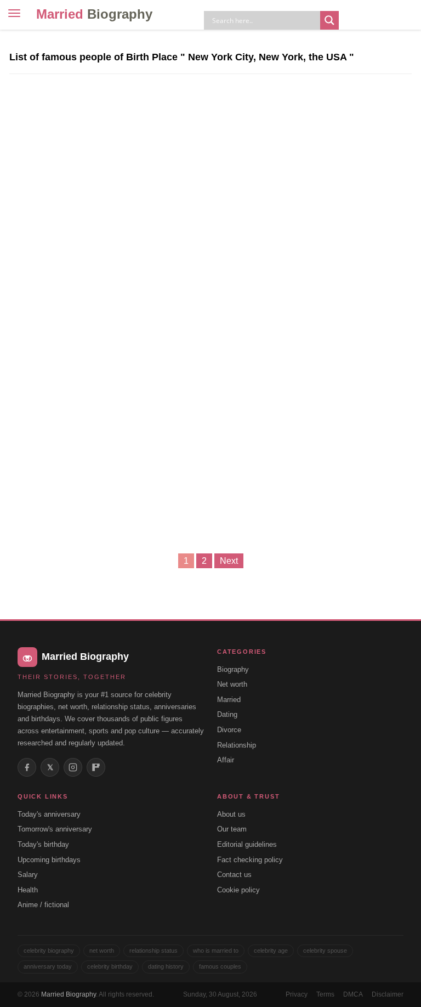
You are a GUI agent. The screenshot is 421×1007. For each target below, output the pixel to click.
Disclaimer (387, 994)
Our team (232, 829)
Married (94, 14)
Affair (225, 760)
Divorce (229, 730)
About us (231, 814)
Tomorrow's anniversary (55, 829)
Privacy (297, 994)
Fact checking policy (250, 860)
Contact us (234, 874)
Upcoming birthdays (49, 860)
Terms (325, 994)
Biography (233, 669)
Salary (28, 874)
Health (28, 890)
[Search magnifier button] (329, 20)
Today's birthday (43, 844)
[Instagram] (73, 767)
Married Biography (68, 994)
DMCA (353, 994)
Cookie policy (238, 890)
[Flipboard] (96, 767)
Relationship (236, 745)
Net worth (232, 684)
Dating (227, 714)
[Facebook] (27, 767)
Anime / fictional (43, 905)
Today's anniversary (49, 814)
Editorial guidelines (247, 844)
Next (229, 560)
